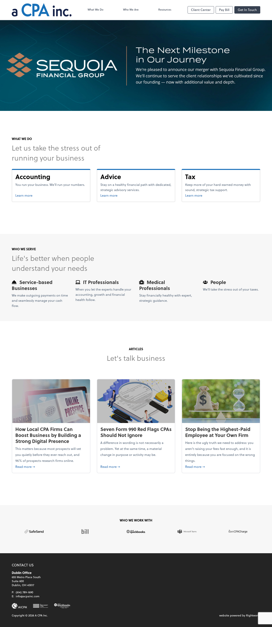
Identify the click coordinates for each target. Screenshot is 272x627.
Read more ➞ (51, 466)
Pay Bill (224, 9)
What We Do (95, 9)
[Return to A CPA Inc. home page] (41, 10)
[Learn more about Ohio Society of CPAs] (40, 606)
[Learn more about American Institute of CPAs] (19, 606)
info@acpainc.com (27, 596)
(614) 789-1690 (24, 592)
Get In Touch (247, 9)
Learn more (38, 195)
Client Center (201, 9)
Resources (164, 9)
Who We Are (131, 9)
